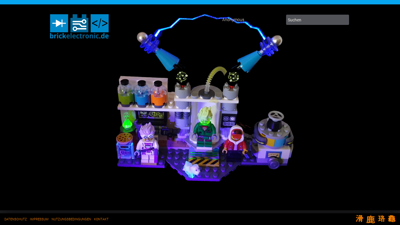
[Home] (79, 39)
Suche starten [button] (343, 20)
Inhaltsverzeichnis (265, 20)
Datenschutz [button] (15, 219)
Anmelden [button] (276, 20)
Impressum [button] (39, 219)
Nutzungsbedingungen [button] (71, 219)
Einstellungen (253, 20)
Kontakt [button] (101, 219)
